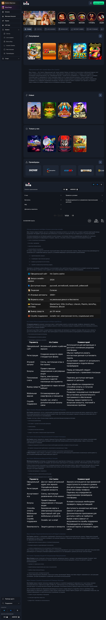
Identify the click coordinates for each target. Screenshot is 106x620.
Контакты (27, 200)
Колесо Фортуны (10, 3)
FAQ (26, 204)
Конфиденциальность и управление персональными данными (82, 201)
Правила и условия (71, 195)
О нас (26, 195)
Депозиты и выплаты (31, 209)
